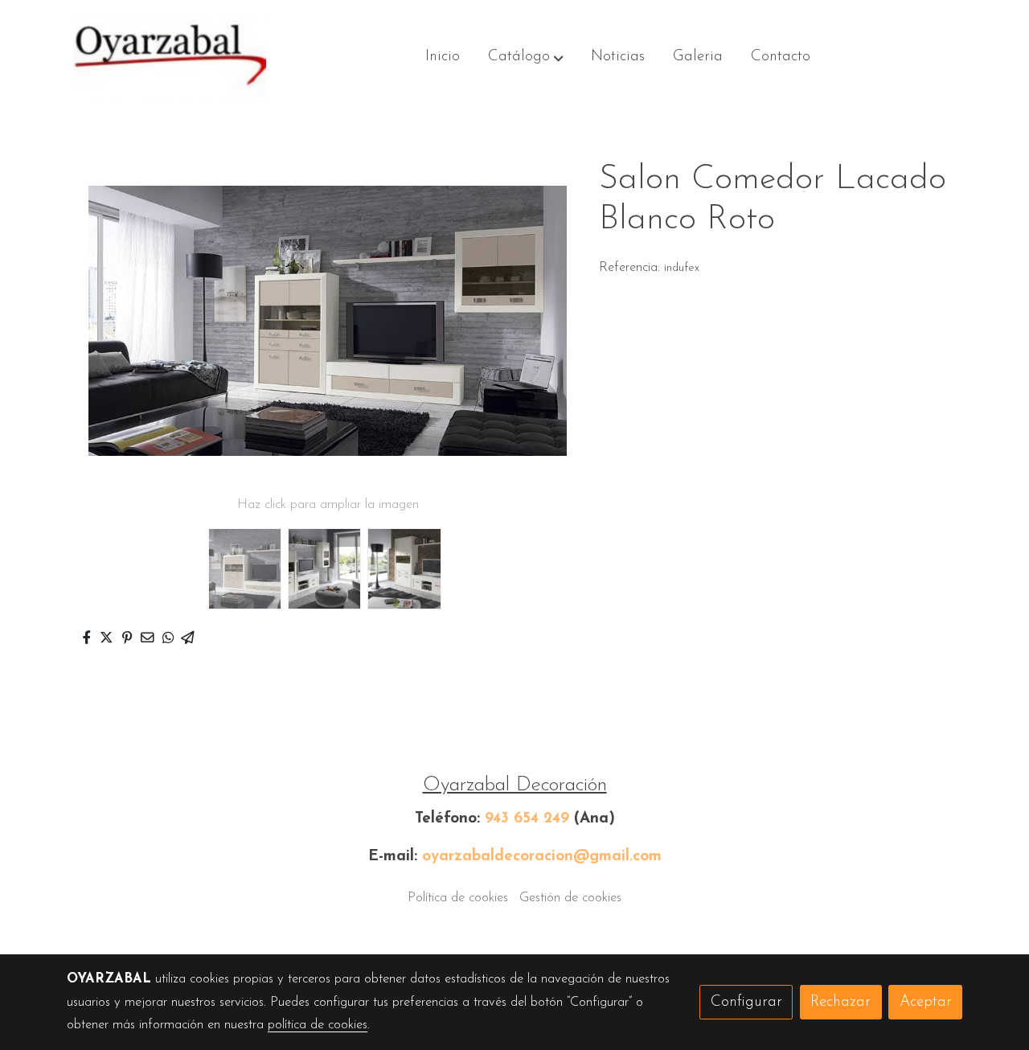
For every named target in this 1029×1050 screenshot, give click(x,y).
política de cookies (317, 1025)
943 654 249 (527, 818)
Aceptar (926, 1002)
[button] (525, 58)
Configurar (746, 1002)
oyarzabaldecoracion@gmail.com (542, 856)
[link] (169, 57)
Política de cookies (458, 898)
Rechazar (840, 1002)
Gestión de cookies (570, 898)
